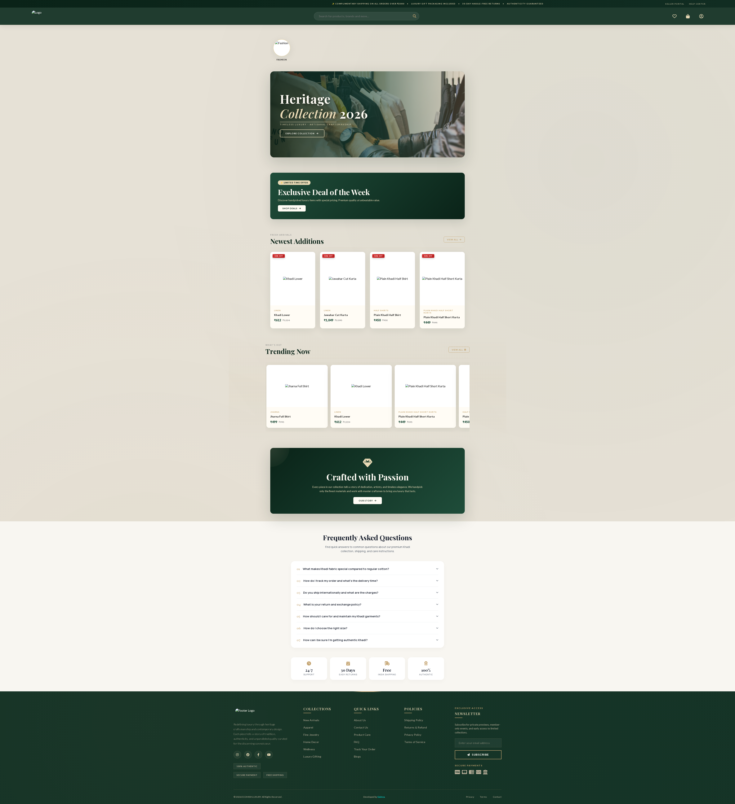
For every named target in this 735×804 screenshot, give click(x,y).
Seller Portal (674, 4)
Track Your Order (365, 749)
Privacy (470, 796)
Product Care (362, 734)
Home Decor (311, 742)
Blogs (357, 756)
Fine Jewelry (311, 734)
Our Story (366, 500)
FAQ (356, 742)
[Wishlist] (674, 16)
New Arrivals (311, 720)
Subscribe (480, 754)
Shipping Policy (413, 720)
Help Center (697, 4)
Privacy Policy (412, 734)
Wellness (309, 749)
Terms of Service (414, 742)
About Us (360, 720)
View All (452, 239)
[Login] (701, 16)
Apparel (308, 727)
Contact (497, 796)
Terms (483, 796)
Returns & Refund (415, 727)
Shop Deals (290, 208)
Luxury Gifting (312, 756)
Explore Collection (300, 133)
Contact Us (361, 727)
